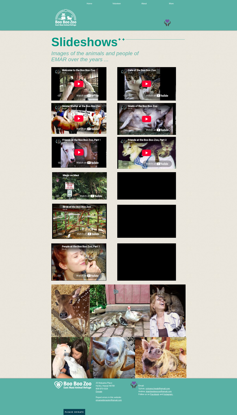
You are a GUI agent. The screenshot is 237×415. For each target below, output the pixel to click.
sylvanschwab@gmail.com (158, 388)
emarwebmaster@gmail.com (109, 400)
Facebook (154, 394)
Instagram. (168, 394)
